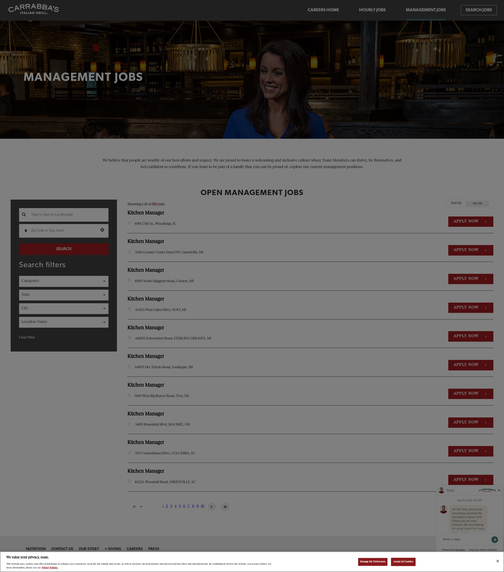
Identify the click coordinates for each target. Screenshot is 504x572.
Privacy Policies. (50, 568)
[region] (252, 562)
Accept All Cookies (403, 562)
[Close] (497, 561)
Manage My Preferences (372, 562)
